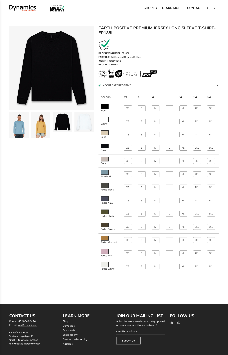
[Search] (208, 8)
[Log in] (215, 8)
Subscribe (128, 340)
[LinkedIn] (178, 322)
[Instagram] (171, 322)
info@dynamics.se (27, 325)
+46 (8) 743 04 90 (26, 321)
